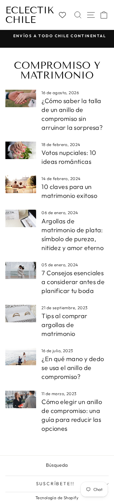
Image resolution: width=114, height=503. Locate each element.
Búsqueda (57, 465)
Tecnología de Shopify (57, 497)
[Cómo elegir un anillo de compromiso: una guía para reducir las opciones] (20, 399)
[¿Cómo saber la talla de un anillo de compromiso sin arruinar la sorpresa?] (20, 98)
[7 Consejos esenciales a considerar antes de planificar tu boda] (20, 270)
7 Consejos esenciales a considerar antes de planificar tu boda (72, 282)
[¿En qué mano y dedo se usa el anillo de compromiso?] (20, 356)
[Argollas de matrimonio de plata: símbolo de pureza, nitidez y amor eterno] (20, 218)
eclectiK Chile (29, 14)
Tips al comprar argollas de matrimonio (64, 325)
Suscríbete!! (55, 483)
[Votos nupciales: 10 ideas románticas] (20, 150)
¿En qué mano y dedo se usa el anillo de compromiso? (72, 368)
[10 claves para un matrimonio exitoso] (20, 184)
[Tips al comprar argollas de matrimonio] (20, 313)
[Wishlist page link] (65, 14)
